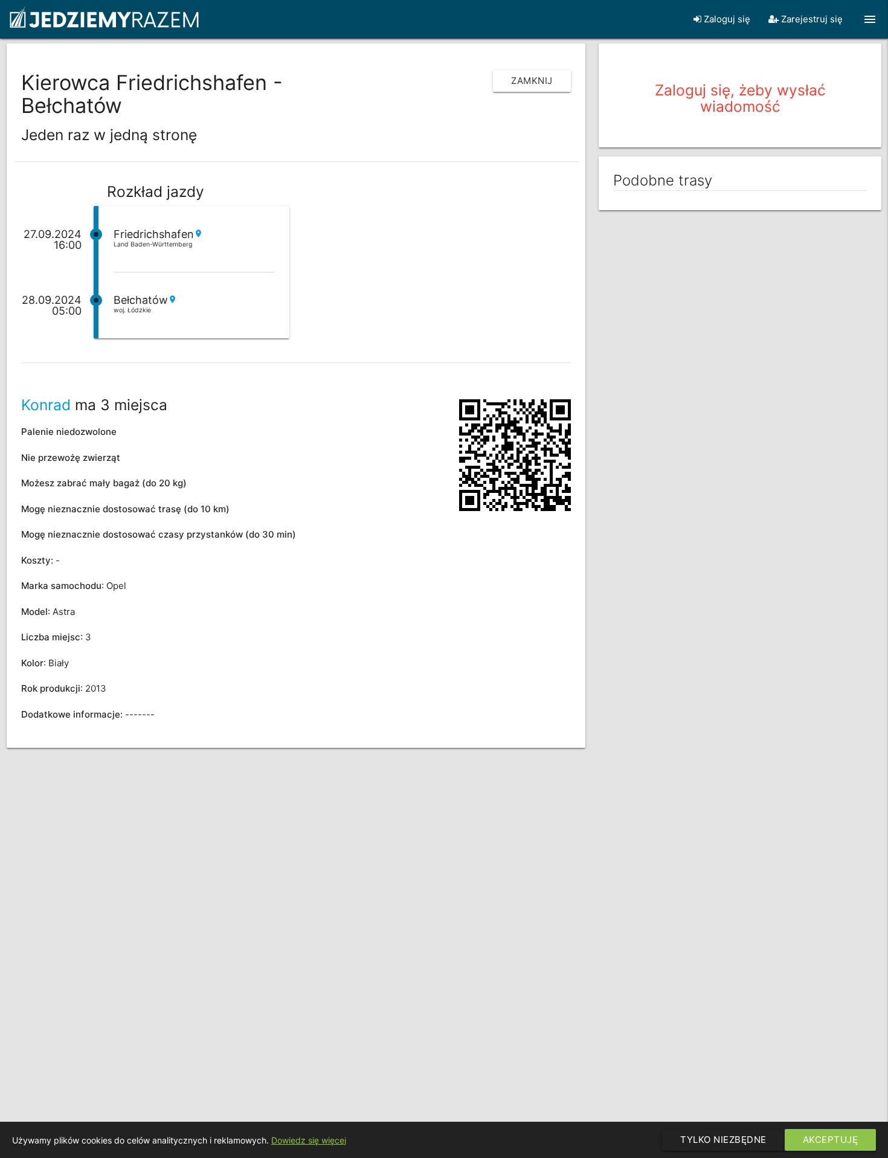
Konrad (46, 405)
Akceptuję (830, 1139)
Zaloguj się (725, 19)
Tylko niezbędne (723, 1139)
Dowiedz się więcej (308, 1140)
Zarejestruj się (811, 19)
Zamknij (532, 80)
